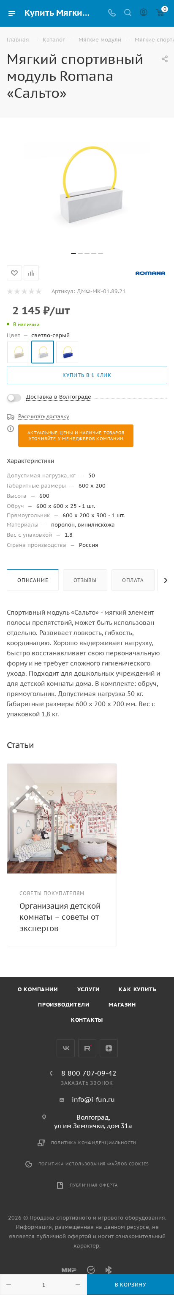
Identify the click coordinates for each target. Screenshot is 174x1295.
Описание (32, 580)
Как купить (137, 989)
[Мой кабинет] (143, 13)
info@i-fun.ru (93, 1099)
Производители (63, 1004)
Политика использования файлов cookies (94, 1164)
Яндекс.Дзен (109, 1048)
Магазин (122, 1004)
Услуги (88, 989)
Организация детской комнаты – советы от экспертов (60, 917)
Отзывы (85, 580)
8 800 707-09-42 (89, 1073)
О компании (38, 989)
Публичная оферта (94, 1185)
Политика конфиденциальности (94, 1142)
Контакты (87, 1019)
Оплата (133, 580)
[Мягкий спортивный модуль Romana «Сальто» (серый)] (87, 183)
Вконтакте (66, 1048)
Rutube (87, 1048)
